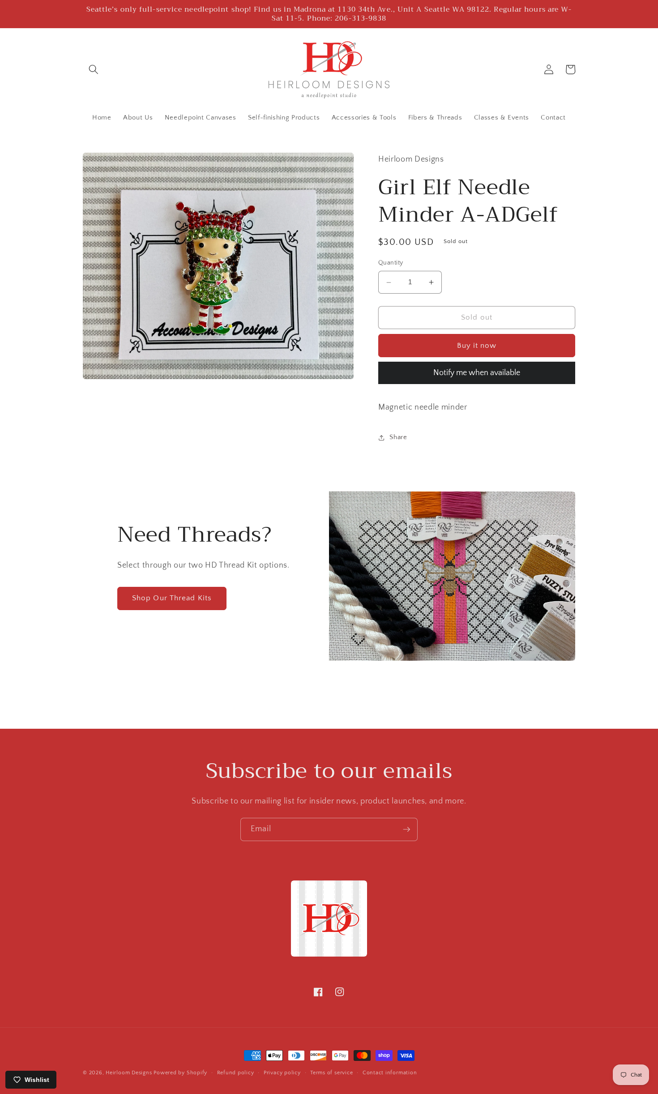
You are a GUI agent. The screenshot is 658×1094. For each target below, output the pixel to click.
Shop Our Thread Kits (172, 598)
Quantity (390, 263)
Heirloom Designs (129, 1073)
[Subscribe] (406, 829)
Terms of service (331, 1073)
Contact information (390, 1073)
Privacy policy (282, 1073)
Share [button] (398, 437)
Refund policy (235, 1073)
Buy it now (477, 346)
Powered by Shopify (180, 1073)
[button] (93, 69)
